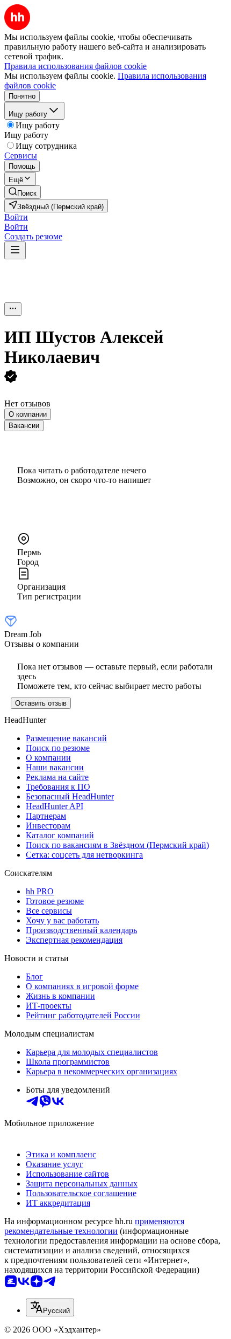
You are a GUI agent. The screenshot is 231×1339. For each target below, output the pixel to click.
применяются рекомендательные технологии (94, 1226)
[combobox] (50, 1307)
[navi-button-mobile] (15, 250)
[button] (16, 217)
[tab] (27, 414)
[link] (22, 192)
